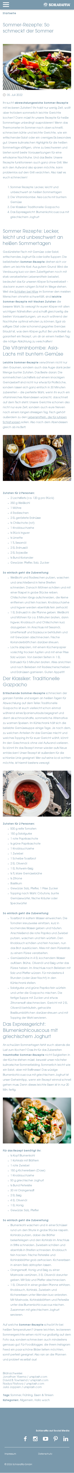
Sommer (16, 1395)
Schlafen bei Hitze (26, 292)
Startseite (9, 13)
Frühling (28, 1395)
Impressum (10, 1454)
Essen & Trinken (44, 1395)
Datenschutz (45, 1454)
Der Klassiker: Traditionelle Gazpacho (35, 207)
